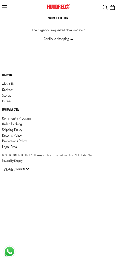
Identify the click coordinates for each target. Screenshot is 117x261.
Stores (6, 95)
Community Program (16, 118)
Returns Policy (12, 135)
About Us (8, 84)
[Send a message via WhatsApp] (9, 251)
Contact (7, 89)
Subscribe (8, 65)
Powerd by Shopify (12, 160)
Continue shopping (56, 38)
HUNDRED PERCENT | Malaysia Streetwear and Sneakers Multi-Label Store (53, 155)
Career (6, 101)
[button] (105, 7)
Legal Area (9, 146)
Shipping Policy (12, 129)
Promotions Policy (14, 141)
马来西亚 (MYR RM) (13, 169)
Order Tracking (12, 124)
